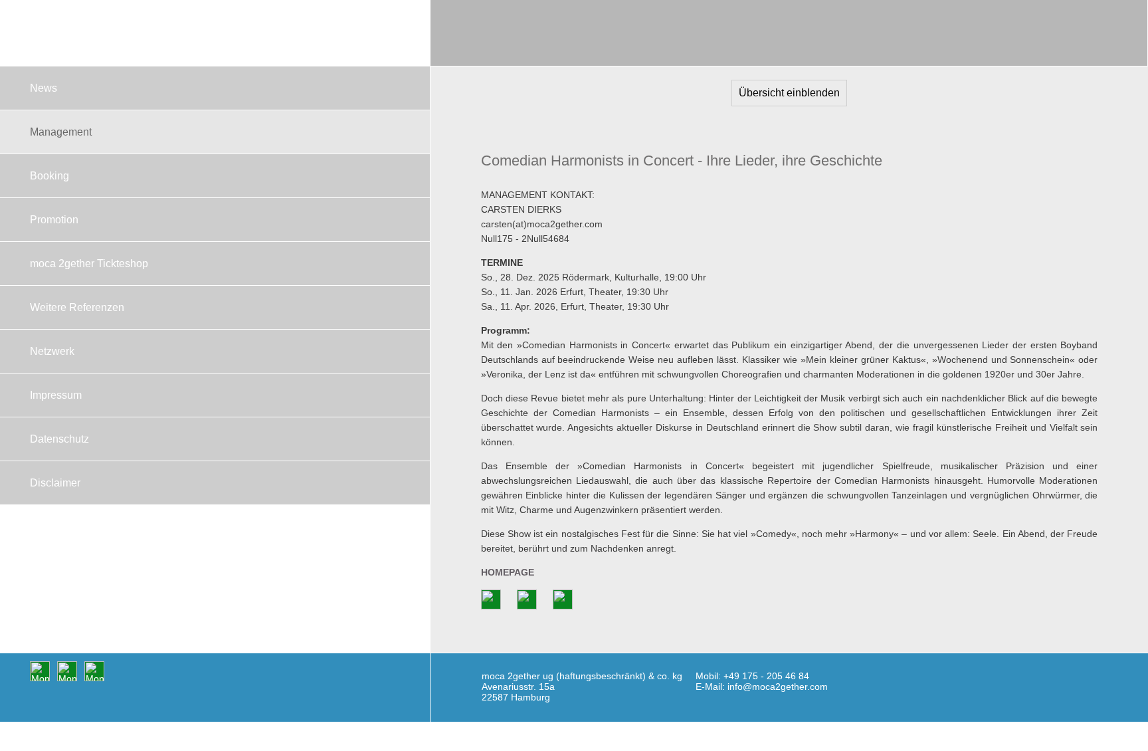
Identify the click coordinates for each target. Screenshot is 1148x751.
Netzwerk (52, 351)
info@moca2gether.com (777, 686)
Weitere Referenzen (77, 307)
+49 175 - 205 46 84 (766, 676)
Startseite (215, 33)
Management (61, 132)
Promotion (54, 219)
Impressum (56, 395)
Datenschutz (59, 439)
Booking (49, 175)
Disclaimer (55, 482)
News (43, 88)
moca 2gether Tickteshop (89, 263)
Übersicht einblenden (789, 92)
